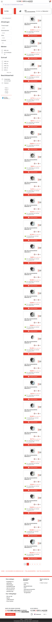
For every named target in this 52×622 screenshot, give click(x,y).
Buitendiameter (5, 30)
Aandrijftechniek (10, 586)
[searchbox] (6, 28)
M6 (6, 68)
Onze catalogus (10, 579)
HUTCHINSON (7, 53)
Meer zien (9, 72)
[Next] (39, 564)
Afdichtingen (9, 584)
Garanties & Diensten (26, 579)
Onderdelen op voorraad (7, 80)
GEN (6, 50)
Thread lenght (4, 25)
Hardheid (3, 40)
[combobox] (6, 28)
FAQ (25, 584)
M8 (6, 63)
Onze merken (9, 601)
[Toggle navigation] (2, 2)
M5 (6, 70)
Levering (26, 583)
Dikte (2, 35)
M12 (6, 65)
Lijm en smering (10, 588)
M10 (6, 61)
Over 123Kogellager (11, 593)
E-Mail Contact (44, 583)
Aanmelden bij (10, 614)
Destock (6, 83)
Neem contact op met (44, 579)
